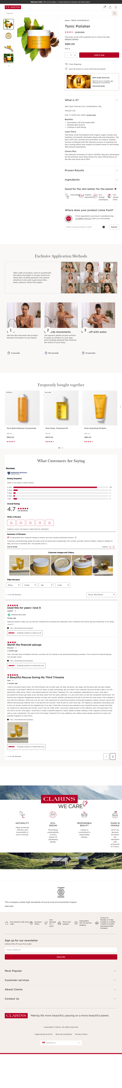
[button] (8, 24)
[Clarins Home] (13, 7)
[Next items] (8, 66)
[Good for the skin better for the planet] (115, 189)
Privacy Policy (81, 1034)
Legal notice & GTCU (44, 1034)
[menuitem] (104, 7)
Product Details (71, 39)
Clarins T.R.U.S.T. (83, 218)
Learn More (91, 115)
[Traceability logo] (68, 218)
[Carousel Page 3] (62, 447)
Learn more (9, 906)
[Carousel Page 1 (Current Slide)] (59, 447)
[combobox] (61, 1042)
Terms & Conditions (63, 1034)
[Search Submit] (114, 13)
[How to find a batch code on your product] (103, 227)
